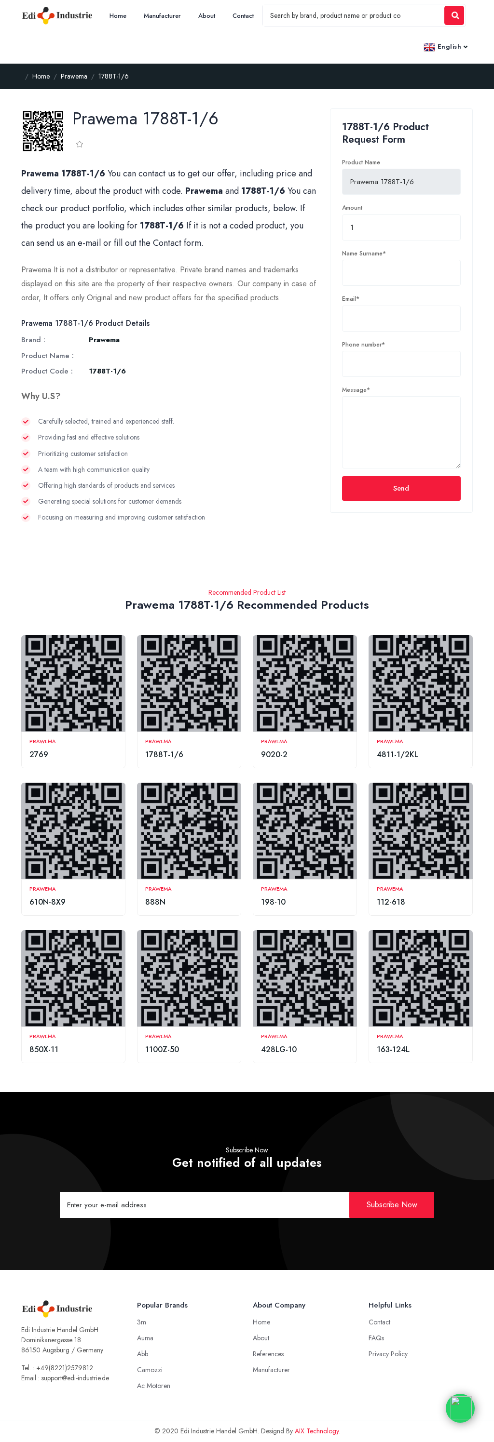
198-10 (273, 902)
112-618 (391, 902)
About (206, 15)
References (268, 1354)
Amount (352, 207)
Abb (142, 1354)
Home (118, 15)
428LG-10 (279, 1049)
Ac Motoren (153, 1385)
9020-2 (274, 754)
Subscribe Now (392, 1204)
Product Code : (47, 371)
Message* (356, 390)
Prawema (42, 741)
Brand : (33, 339)
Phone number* (363, 344)
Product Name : (47, 355)
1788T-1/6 (164, 754)
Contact (243, 15)
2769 (38, 754)
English (448, 46)
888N (155, 902)
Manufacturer (162, 15)
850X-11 (43, 1049)
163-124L (393, 1049)
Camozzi (150, 1370)
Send (401, 488)
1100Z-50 (162, 1049)
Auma (145, 1338)
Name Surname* (364, 253)
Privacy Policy (388, 1354)
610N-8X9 (47, 902)
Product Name (361, 162)
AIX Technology (317, 1431)
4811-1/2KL (397, 754)
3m (141, 1322)
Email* (350, 298)
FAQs (376, 1338)
